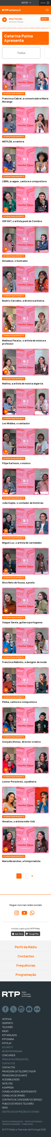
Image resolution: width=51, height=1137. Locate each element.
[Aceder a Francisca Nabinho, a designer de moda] (25, 640)
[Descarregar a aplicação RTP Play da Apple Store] (17, 933)
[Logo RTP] (16, 994)
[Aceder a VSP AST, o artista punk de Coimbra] (25, 199)
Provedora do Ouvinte (14, 1075)
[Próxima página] (32, 876)
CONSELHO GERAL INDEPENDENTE (19, 1091)
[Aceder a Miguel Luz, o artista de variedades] (25, 521)
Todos (21, 53)
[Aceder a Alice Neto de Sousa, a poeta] (25, 561)
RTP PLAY (6, 1043)
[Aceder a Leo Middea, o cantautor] (25, 402)
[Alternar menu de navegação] (48, 10)
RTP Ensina (8, 1039)
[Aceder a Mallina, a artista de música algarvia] (25, 362)
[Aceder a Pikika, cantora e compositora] (25, 680)
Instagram (21, 1009)
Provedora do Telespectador (19, 1071)
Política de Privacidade (12, 1121)
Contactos (25, 956)
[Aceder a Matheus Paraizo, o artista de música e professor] (25, 319)
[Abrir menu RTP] (25, 2)
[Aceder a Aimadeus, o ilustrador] (25, 239)
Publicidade (27, 1124)
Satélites (7, 1083)
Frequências (25, 965)
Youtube (29, 1009)
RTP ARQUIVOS (9, 1035)
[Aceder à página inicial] (17, 10)
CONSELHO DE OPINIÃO (13, 1095)
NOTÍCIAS (6, 1019)
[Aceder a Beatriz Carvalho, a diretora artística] (25, 279)
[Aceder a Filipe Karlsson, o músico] (25, 441)
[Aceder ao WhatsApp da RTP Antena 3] (32, 913)
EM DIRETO (7, 1047)
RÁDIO (5, 1031)
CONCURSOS (8, 1055)
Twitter (13, 1009)
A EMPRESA (8, 1087)
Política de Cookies (33, 1121)
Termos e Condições (11, 1124)
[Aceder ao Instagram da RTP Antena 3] (16, 913)
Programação (25, 974)
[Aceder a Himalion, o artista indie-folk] (25, 800)
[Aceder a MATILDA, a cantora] (25, 120)
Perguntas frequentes (15, 1059)
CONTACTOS (8, 1067)
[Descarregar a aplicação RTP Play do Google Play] (32, 933)
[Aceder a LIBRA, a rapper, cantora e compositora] (25, 160)
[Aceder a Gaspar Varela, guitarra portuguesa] (25, 601)
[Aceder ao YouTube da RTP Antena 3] (24, 913)
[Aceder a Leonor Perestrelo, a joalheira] (25, 760)
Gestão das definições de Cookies (20, 1111)
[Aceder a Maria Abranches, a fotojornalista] (25, 840)
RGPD (5, 1107)
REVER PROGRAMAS (12, 1051)
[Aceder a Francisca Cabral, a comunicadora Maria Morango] (25, 77)
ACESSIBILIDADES (10, 1079)
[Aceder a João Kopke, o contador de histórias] (25, 481)
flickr (37, 1009)
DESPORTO (7, 1023)
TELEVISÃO (7, 1027)
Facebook (5, 1009)
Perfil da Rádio (25, 947)
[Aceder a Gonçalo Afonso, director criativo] (25, 720)
